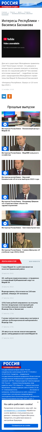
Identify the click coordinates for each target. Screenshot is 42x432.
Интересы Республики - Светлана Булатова (21, 228)
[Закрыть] (38, 402)
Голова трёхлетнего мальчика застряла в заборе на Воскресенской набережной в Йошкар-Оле (20, 320)
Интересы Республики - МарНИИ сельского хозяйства (20, 154)
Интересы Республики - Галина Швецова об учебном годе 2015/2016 (21, 251)
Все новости (34, 261)
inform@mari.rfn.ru (23, 389)
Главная (4, 12)
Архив (20, 12)
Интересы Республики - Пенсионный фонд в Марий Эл (20, 130)
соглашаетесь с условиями (15, 410)
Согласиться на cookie (21, 425)
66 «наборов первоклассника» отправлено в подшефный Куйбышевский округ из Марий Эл (20, 280)
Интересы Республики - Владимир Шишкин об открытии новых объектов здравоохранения (20, 203)
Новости (12, 12)
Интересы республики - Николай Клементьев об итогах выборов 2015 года (20, 178)
